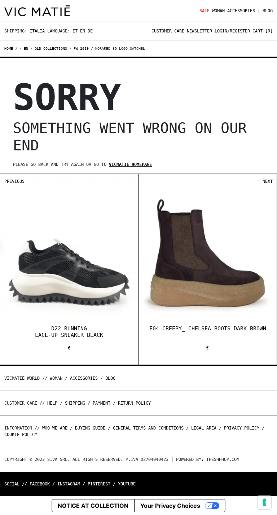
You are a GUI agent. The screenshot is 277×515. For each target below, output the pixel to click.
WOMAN (218, 10)
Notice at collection (93, 505)
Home (9, 48)
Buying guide (90, 428)
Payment (101, 403)
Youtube (127, 484)
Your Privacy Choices (170, 505)
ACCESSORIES (241, 10)
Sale (204, 10)
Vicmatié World (22, 378)
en (26, 48)
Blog (268, 10)
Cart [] (262, 31)
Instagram (68, 484)
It (75, 31)
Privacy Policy (241, 428)
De (90, 31)
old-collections (51, 48)
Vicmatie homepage (130, 164)
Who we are (54, 428)
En (82, 31)
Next (268, 181)
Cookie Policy (20, 434)
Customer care (167, 31)
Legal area (203, 428)
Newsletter (199, 31)
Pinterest (99, 484)
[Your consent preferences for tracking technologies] (264, 502)
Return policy (134, 403)
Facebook (40, 484)
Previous (14, 181)
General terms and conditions (148, 428)
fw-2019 (81, 48)
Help (52, 403)
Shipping (75, 403)
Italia (37, 31)
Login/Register (232, 31)
